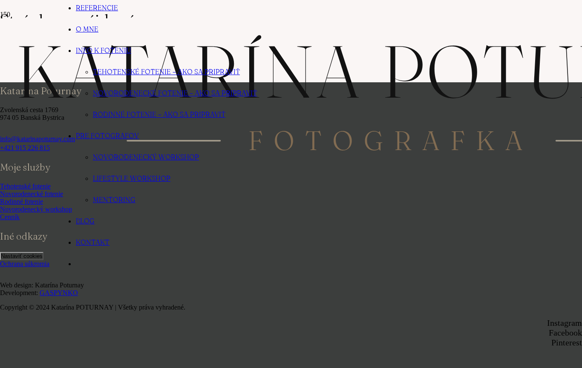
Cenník (10, 216)
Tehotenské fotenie (25, 186)
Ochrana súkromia (24, 263)
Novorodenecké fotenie (31, 193)
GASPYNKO (59, 292)
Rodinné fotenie (21, 201)
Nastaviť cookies (22, 256)
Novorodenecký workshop (36, 209)
